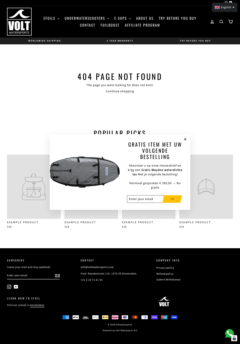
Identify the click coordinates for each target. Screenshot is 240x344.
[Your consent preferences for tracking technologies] (234, 338)
